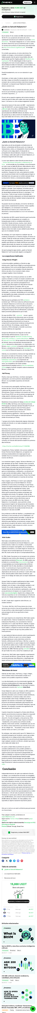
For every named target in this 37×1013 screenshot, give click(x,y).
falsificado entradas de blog (23, 336)
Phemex (4, 826)
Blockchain (12, 950)
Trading (12, 1010)
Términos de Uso (26, 853)
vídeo (3, 764)
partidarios (26, 300)
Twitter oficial (14, 818)
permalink (26, 649)
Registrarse (19, 16)
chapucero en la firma (9, 340)
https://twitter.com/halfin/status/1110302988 (16, 446)
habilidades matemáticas (9, 359)
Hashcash (20, 687)
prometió (19, 315)
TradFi (11, 980)
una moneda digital (11, 593)
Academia (8, 23)
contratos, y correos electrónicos (18, 338)
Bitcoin (12, 32)
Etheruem (19, 560)
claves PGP (5, 338)
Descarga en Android (8, 824)
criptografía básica (7, 361)
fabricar (4, 344)
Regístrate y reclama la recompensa (18, 901)
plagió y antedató (12, 346)
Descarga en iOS (29, 822)
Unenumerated (23, 562)
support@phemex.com (8, 816)
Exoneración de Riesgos (8, 854)
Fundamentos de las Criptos (23, 1010)
